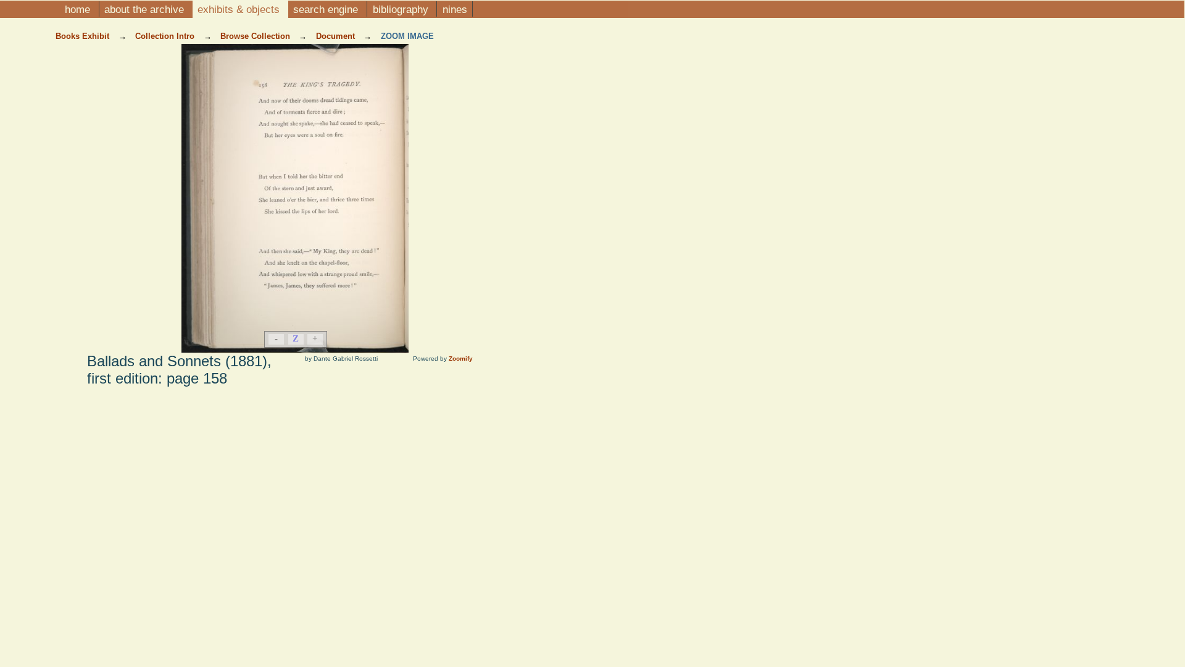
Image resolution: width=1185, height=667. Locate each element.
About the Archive (145, 9)
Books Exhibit (84, 36)
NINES (455, 9)
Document (336, 36)
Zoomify (461, 358)
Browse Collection (256, 36)
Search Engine (327, 9)
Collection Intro (166, 36)
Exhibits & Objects (240, 9)
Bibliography (402, 9)
